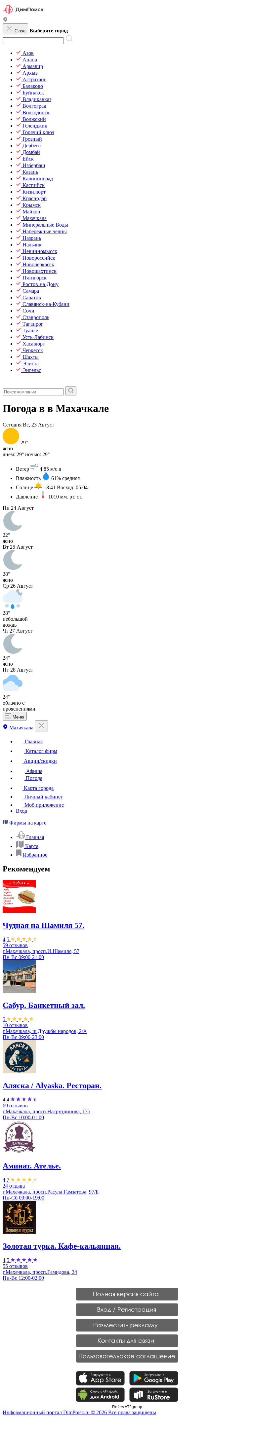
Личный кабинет (43, 796)
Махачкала (21, 727)
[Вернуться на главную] (23, 14)
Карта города (38, 788)
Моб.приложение (43, 805)
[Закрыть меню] (41, 725)
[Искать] (70, 391)
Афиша (33, 771)
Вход (21, 811)
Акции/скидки (39, 761)
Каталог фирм (40, 751)
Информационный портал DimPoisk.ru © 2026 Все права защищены (79, 1412)
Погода (33, 778)
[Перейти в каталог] (6, 383)
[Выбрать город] (5, 20)
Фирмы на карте (27, 823)
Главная (33, 741)
